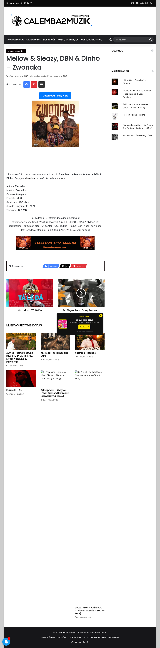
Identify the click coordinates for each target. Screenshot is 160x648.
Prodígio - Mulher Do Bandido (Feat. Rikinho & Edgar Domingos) (137, 93)
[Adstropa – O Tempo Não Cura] (55, 341)
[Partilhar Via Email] (41, 84)
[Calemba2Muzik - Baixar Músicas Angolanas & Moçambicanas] (51, 21)
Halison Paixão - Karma (134, 115)
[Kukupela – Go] (21, 378)
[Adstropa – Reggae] (90, 341)
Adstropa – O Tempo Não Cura (54, 354)
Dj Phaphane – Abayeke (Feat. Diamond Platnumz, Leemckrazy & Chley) (55, 393)
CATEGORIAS (33, 39)
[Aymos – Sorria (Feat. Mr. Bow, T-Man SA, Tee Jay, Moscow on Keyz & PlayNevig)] (21, 341)
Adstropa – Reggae (85, 352)
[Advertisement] (55, 159)
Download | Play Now (55, 95)
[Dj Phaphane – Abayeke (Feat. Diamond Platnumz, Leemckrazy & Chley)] (55, 378)
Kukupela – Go (14, 390)
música (61, 178)
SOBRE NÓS (49, 39)
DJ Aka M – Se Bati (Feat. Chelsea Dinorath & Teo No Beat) (90, 610)
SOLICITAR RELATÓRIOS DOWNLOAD (101, 637)
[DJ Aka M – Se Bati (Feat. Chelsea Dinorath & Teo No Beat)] (90, 487)
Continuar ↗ (84, 327)
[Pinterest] (34, 84)
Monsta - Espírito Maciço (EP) (137, 135)
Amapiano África (16, 51)
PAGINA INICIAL (16, 39)
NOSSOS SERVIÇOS (68, 39)
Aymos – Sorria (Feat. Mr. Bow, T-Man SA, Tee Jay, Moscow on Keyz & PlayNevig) (19, 357)
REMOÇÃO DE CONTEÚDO (54, 637)
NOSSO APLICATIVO (91, 39)
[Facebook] (26, 84)
